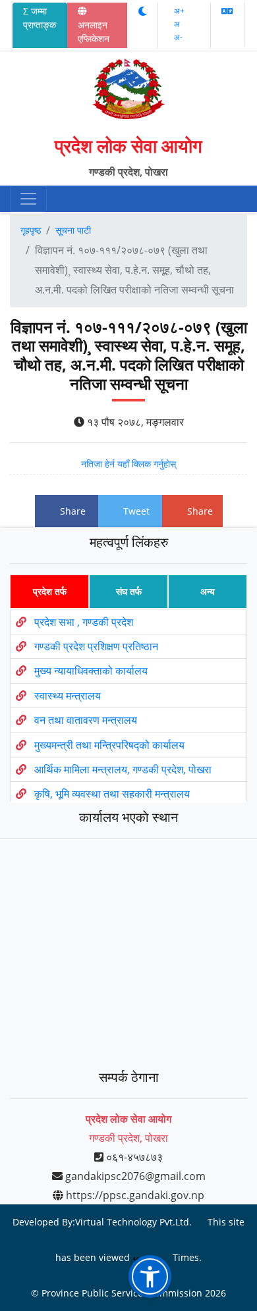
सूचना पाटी (73, 230)
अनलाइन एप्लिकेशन (93, 31)
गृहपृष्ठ (30, 230)
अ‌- (178, 37)
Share (72, 511)
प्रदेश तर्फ (50, 591)
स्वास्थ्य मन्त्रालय (67, 695)
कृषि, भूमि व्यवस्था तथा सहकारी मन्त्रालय (112, 793)
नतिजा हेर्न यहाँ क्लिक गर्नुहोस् (128, 463)
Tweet (136, 511)
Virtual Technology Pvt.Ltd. (133, 1222)
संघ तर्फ (129, 591)
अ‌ (177, 24)
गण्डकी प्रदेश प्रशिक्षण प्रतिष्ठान (96, 646)
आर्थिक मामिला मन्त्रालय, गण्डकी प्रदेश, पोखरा (123, 769)
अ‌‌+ (179, 10)
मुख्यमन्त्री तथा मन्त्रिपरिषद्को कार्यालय (109, 744)
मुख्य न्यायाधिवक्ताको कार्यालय (91, 670)
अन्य (207, 591)
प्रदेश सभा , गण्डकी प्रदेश (83, 621)
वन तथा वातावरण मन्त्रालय (85, 720)
